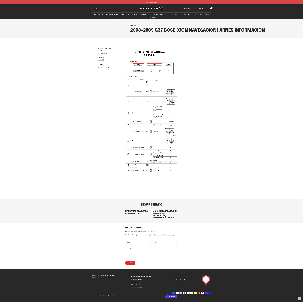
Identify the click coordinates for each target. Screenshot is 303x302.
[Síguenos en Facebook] (172, 279)
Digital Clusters (124, 14)
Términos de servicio (136, 284)
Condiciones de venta (136, 279)
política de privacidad (136, 282)
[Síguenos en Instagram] (176, 279)
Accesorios (134, 14)
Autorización (151, 17)
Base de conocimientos (100, 22)
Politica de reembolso (136, 287)
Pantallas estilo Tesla (97, 14)
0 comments (103, 53)
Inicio (93, 22)
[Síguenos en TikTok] (185, 279)
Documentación (204, 14)
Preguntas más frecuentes (178, 14)
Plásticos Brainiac (144, 14)
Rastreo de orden (192, 14)
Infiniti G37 (133, 25)
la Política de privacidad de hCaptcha (163, 235)
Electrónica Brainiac (157, 14)
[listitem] (98, 67)
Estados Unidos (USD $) (190, 8)
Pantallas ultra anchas (112, 14)
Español (201, 8)
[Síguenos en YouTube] (180, 279)
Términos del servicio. (131, 237)
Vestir (167, 14)
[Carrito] (210, 8)
